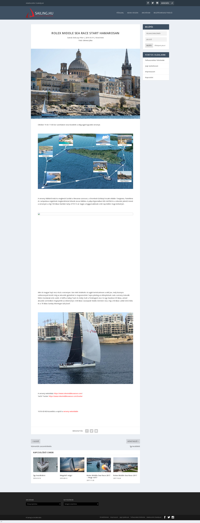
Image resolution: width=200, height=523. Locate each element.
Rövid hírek (99, 38)
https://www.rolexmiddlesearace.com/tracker (66, 396)
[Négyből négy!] (72, 464)
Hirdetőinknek (104, 517)
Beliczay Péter (78, 38)
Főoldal (120, 13)
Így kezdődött (39, 475)
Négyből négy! (66, 475)
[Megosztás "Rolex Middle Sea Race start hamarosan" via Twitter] (91, 431)
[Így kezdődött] (45, 464)
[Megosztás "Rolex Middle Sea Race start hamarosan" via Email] (96, 431)
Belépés (149, 46)
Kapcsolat (149, 77)
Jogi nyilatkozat (151, 66)
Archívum (146, 13)
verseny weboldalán (70, 411)
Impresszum (150, 72)
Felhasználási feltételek (154, 60)
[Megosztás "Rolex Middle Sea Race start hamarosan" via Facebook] (87, 431)
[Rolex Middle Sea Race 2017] (125, 464)
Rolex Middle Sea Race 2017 (125, 475)
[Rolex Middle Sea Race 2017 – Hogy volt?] (99, 464)
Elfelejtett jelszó (160, 46)
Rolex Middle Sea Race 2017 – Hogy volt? (98, 476)
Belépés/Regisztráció (163, 13)
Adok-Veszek (132, 13)
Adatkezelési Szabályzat (35, 3)
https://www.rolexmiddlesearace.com (68, 393)
